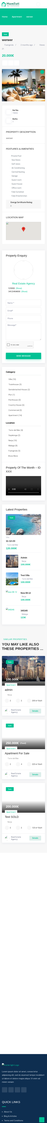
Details (35, 711)
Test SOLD (12, 816)
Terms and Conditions (13, 1120)
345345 (24, 611)
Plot (11, 395)
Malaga (12, 445)
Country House (16, 405)
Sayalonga (14, 435)
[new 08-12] (12, 596)
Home (4, 17)
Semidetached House (19, 389)
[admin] (12, 561)
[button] (23, 229)
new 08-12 (26, 593)
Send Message (23, 356)
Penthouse (14, 400)
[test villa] (12, 578)
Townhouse (15, 384)
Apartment (17, 17)
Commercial (15, 410)
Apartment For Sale (17, 753)
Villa (12, 379)
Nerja (12, 440)
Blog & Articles (10, 1116)
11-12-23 (10, 541)
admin (24, 558)
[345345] (12, 614)
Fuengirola (14, 451)
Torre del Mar (15, 430)
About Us (8, 1112)
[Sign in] (38, 4)
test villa (25, 575)
